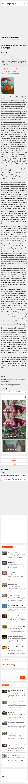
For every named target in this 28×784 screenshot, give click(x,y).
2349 (13, 765)
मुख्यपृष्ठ (14, 464)
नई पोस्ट (14, 457)
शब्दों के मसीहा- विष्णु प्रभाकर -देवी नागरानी (15, 702)
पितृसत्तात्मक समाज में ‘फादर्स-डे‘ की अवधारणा (16, 615)
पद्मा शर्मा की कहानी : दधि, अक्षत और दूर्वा (11, 449)
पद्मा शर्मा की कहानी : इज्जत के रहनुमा (11, 436)
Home (2, 43)
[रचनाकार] (12, 4)
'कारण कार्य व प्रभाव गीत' (12, 562)
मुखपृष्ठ (3, 776)
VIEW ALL (23, 685)
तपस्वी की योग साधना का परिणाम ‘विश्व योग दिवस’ (16, 626)
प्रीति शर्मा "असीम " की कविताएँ (13, 755)
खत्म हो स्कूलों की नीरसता (12, 572)
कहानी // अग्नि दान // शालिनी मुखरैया (10, 69)
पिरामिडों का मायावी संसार (12, 584)
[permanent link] (4, 55)
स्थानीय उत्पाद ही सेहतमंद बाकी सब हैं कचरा (15, 636)
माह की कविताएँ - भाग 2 (12, 712)
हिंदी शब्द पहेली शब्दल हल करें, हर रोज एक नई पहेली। (12, 39)
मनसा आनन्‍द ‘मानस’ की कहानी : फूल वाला (12, 423)
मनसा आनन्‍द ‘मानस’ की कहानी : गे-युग (11, 410)
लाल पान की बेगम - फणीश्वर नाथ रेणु (9, 71)
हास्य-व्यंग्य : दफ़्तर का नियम (13, 552)
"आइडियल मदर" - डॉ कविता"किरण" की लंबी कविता (17, 745)
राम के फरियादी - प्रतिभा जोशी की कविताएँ (15, 733)
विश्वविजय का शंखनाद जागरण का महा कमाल (15, 605)
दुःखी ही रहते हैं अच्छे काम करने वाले (14, 595)
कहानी (5, 43)
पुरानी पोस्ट (14, 460)
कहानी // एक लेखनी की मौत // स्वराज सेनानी (11, 73)
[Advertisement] (14, 20)
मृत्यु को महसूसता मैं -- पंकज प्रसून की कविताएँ (16, 722)
